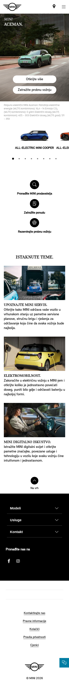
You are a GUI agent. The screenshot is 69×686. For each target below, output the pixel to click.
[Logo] (34, 666)
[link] (54, 7)
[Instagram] (18, 561)
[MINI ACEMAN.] (34, 57)
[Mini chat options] (64, 663)
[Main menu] (63, 7)
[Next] (63, 135)
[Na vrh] (34, 480)
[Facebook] (9, 561)
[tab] (13, 159)
